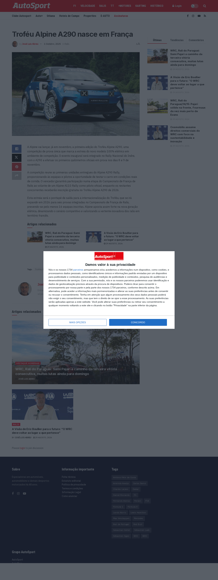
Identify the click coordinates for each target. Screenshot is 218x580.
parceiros (78, 270)
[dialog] (109, 290)
